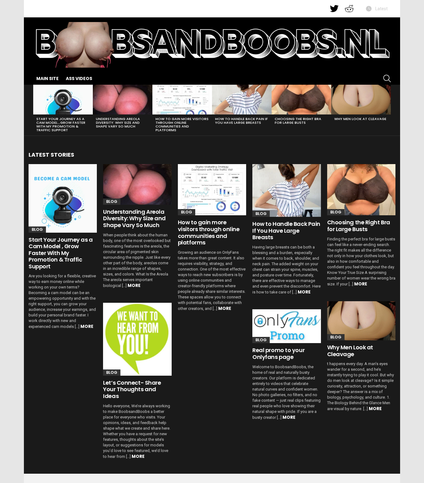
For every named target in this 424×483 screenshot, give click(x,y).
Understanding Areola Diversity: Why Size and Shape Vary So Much (118, 122)
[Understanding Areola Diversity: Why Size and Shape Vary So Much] (122, 99)
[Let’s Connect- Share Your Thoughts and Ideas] (137, 339)
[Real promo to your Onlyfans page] (286, 326)
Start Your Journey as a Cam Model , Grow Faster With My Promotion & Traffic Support (60, 124)
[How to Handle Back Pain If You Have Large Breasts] (242, 99)
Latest (381, 9)
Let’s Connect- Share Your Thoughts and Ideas (132, 389)
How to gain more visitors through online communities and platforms (182, 124)
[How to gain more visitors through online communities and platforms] (182, 99)
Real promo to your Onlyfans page (278, 353)
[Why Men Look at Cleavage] (361, 99)
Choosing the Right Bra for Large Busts (298, 120)
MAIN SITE (47, 78)
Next (388, 110)
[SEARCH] (387, 78)
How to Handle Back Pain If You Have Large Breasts (241, 120)
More (86, 326)
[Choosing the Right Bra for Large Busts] (301, 99)
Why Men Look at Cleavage (360, 118)
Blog (37, 229)
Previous (36, 110)
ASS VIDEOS (79, 78)
